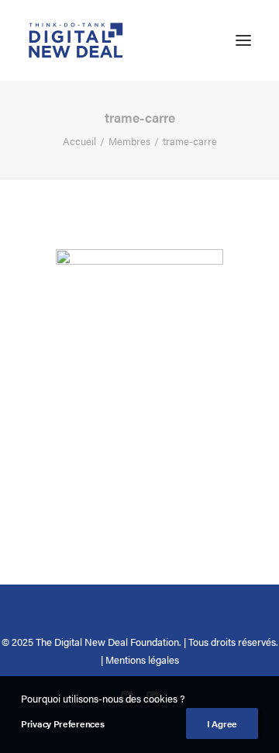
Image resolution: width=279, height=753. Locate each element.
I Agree (222, 723)
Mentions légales (142, 659)
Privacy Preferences (62, 723)
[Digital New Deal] (76, 40)
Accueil (79, 141)
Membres (129, 141)
